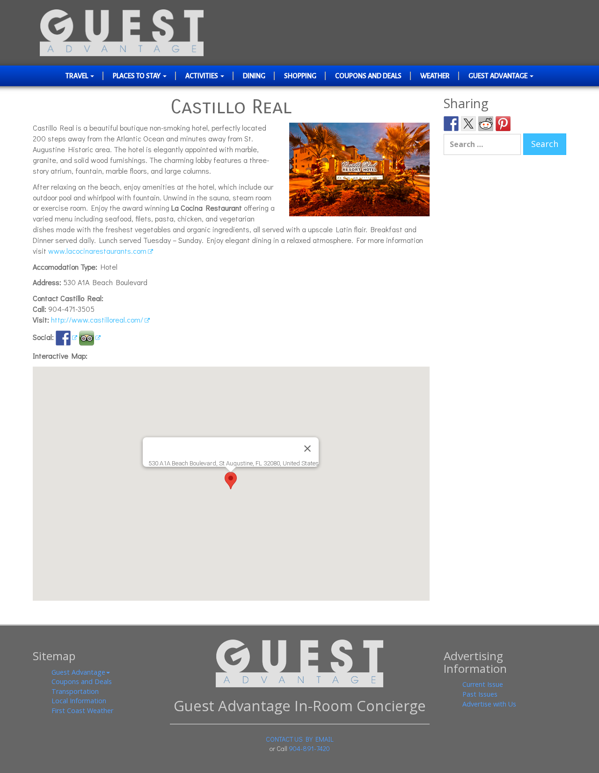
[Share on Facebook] (451, 123)
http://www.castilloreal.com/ (97, 319)
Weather (435, 76)
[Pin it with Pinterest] (503, 123)
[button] (231, 480)
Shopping (300, 76)
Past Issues (479, 694)
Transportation (75, 691)
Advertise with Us (489, 703)
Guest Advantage (498, 76)
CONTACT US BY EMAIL (300, 739)
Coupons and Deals (368, 76)
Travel (77, 76)
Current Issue (482, 684)
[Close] (307, 448)
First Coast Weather (82, 710)
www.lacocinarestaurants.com (97, 251)
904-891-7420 (309, 748)
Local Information (78, 700)
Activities (202, 76)
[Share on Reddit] (485, 123)
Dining (254, 76)
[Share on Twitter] (468, 123)
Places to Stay (137, 76)
